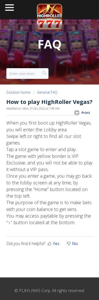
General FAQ (47, 92)
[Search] (44, 73)
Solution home (18, 92)
